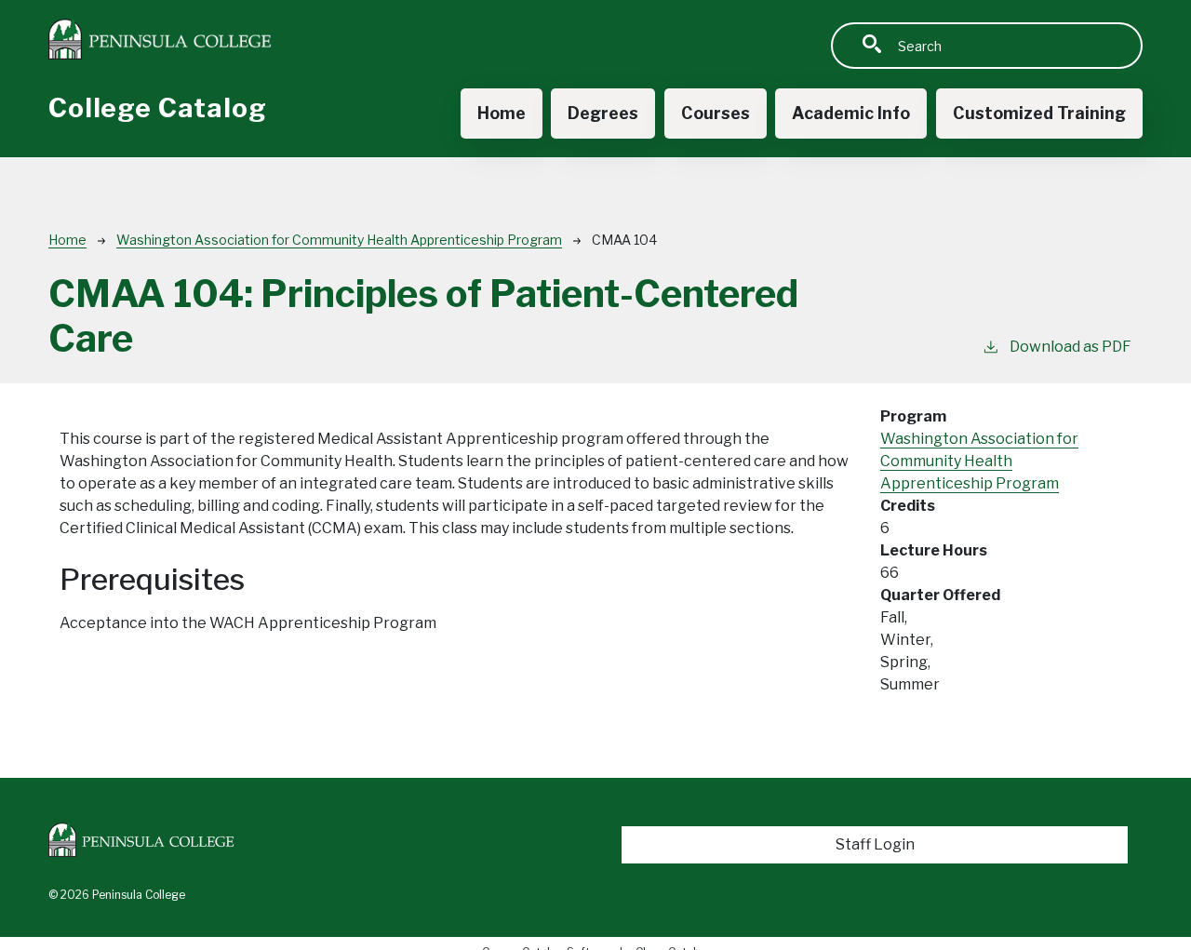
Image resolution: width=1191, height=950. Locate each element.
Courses (715, 113)
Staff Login (875, 844)
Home (501, 113)
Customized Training (1039, 113)
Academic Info (851, 113)
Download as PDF (1070, 346)
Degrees (603, 113)
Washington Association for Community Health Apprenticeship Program (339, 240)
